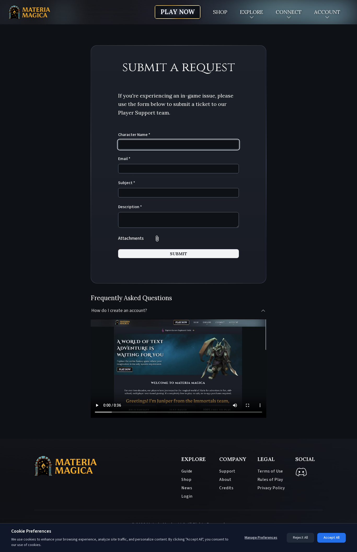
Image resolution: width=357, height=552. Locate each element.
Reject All (300, 537)
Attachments (131, 238)
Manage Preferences (261, 537)
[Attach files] (157, 238)
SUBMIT (178, 253)
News (186, 488)
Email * (124, 159)
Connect (289, 12)
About (225, 479)
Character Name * (134, 135)
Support (227, 471)
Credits (226, 488)
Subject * (126, 183)
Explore (251, 12)
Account (327, 12)
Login (187, 496)
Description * (130, 207)
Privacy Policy (271, 488)
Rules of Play (270, 479)
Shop (220, 12)
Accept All (331, 537)
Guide (186, 471)
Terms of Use (270, 471)
